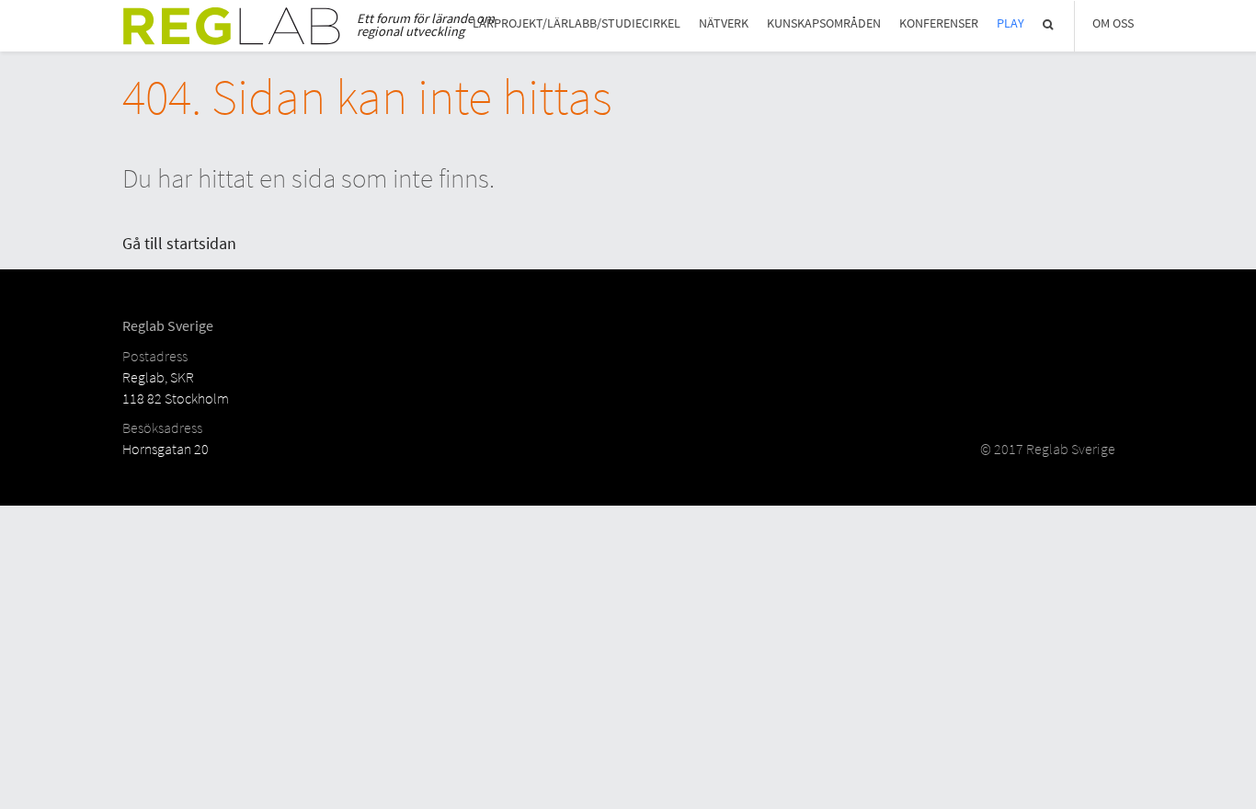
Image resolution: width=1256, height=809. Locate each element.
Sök (1049, 24)
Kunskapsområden (824, 23)
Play (1010, 23)
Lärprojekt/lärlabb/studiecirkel (576, 23)
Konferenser (938, 23)
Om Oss (1113, 23)
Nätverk (723, 23)
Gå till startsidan (179, 243)
